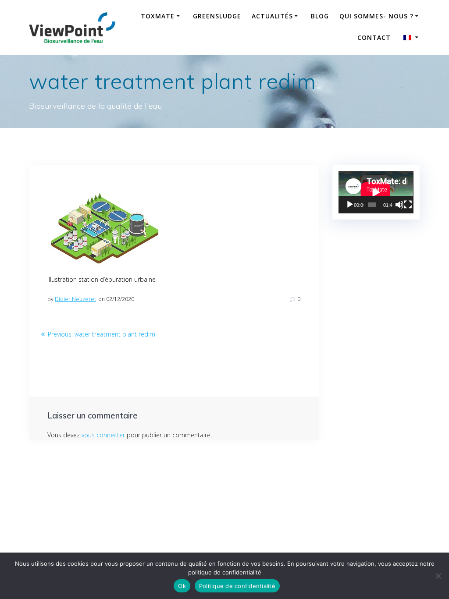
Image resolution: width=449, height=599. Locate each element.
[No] (438, 575)
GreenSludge (217, 16)
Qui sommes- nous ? (376, 16)
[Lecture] (350, 204)
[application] (376, 192)
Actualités (272, 16)
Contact (374, 37)
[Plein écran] (407, 204)
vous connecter (103, 435)
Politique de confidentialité (237, 585)
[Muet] (399, 204)
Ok (182, 585)
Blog (320, 16)
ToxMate (158, 16)
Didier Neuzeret (75, 299)
